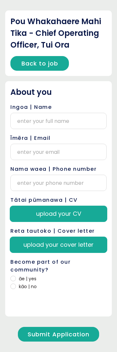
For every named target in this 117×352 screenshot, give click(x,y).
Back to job (39, 63)
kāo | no (28, 286)
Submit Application (58, 334)
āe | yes (27, 278)
